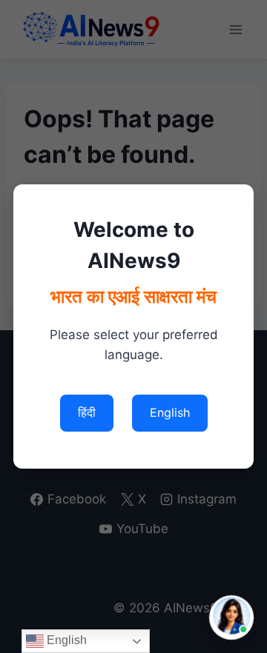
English (65, 640)
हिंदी (87, 412)
